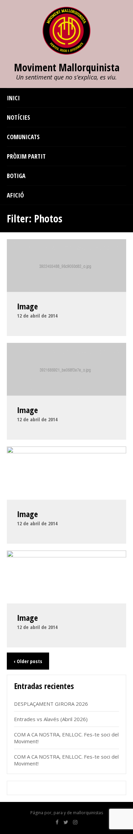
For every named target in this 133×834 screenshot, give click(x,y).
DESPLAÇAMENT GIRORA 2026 (51, 703)
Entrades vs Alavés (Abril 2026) (51, 719)
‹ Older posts (28, 661)
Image (27, 306)
